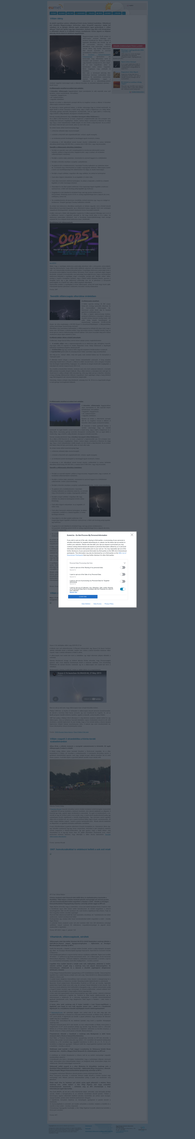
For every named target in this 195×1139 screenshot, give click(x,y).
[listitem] (97, 563)
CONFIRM (83, 596)
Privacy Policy (109, 604)
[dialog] (97, 569)
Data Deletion (86, 604)
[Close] (133, 535)
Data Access (97, 604)
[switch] (122, 567)
